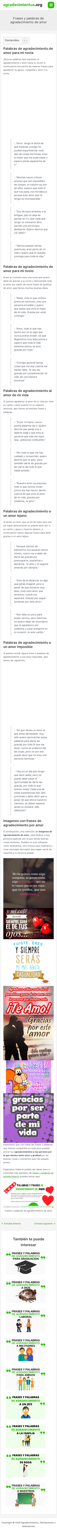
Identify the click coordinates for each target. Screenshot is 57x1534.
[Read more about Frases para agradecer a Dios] (26, 1291)
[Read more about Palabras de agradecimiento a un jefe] (26, 1407)
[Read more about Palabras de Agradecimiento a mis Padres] (26, 1349)
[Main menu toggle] (51, 5)
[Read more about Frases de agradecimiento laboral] (26, 1320)
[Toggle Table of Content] (24, 40)
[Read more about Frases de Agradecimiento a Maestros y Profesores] (26, 1494)
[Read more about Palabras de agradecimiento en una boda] (26, 1465)
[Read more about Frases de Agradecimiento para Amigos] (26, 1378)
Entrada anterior (11, 1223)
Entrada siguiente (45, 1223)
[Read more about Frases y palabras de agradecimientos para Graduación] (26, 1262)
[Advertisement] (28, 107)
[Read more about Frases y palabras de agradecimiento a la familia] (26, 1436)
